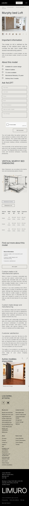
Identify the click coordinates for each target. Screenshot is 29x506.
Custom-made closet (21, 414)
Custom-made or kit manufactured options (13, 254)
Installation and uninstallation (5, 449)
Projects (4, 440)
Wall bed (18, 424)
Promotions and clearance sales (6, 458)
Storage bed (19, 420)
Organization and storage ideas (6, 454)
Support (4, 444)
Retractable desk (20, 412)
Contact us (4, 442)
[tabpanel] (14, 222)
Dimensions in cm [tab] (8, 205)
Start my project (20, 130)
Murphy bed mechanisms (5, 429)
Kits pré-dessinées (20, 7)
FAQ (3, 446)
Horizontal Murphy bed (7, 424)
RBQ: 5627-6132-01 (6, 503)
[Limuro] (14, 491)
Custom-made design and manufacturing (10, 258)
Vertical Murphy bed (6, 422)
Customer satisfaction (10, 261)
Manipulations (5, 452)
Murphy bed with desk (7, 412)
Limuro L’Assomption (20, 440)
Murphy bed (5, 410)
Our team (4, 438)
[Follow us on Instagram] (8, 402)
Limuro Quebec (19, 442)
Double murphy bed (6, 418)
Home (3, 7)
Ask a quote (14, 266)
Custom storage (19, 422)
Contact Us (19, 2)
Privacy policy (5, 500)
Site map (22, 500)
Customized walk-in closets (20, 417)
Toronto (17, 444)
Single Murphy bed (6, 416)
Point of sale (19, 435)
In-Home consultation (7, 464)
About (3, 435)
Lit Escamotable (10, 7)
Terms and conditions (14, 500)
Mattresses (4, 432)
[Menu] (26, 2)
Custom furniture (20, 410)
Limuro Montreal (19, 438)
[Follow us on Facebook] (3, 402)
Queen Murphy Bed (6, 420)
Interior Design (5, 462)
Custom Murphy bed (7, 426)
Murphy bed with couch (7, 414)
